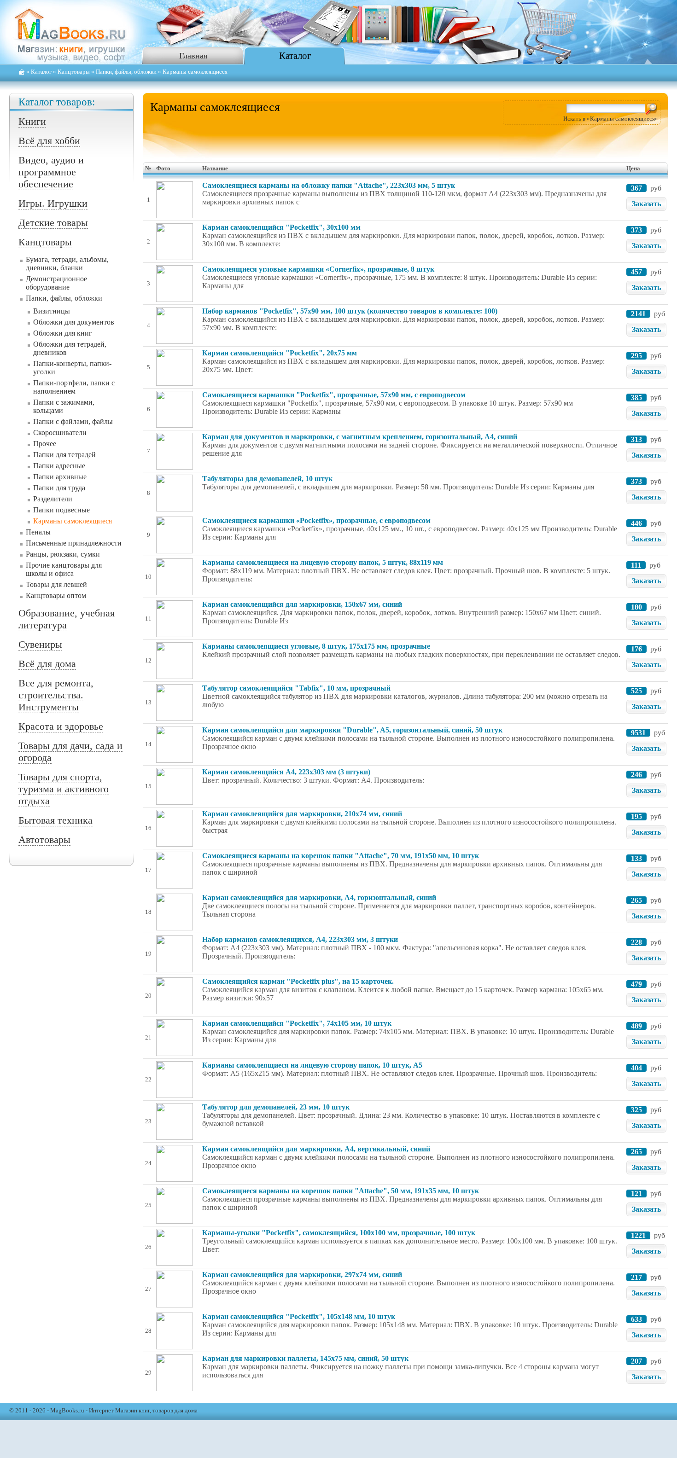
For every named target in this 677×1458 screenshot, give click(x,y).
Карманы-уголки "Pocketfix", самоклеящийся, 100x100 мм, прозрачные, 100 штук (338, 1233)
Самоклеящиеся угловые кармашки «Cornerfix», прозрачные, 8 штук (318, 269)
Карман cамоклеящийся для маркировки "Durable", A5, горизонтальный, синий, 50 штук (352, 730)
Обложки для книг (62, 333)
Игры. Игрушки (53, 203)
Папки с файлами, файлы (73, 421)
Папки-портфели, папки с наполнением (74, 387)
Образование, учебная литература (66, 619)
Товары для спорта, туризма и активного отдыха (63, 789)
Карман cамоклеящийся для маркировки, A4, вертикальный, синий (316, 1149)
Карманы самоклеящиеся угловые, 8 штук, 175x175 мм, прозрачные (316, 646)
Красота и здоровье (60, 726)
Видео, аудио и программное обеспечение (51, 172)
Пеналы (38, 532)
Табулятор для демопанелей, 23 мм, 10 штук (276, 1107)
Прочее (44, 443)
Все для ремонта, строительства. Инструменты (55, 695)
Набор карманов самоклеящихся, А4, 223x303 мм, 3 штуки (300, 939)
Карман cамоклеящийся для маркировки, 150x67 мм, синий (302, 604)
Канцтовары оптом (56, 595)
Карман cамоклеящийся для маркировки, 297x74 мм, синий (302, 1274)
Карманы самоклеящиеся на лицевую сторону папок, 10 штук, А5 (312, 1065)
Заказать (646, 204)
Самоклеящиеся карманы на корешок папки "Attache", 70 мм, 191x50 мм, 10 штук (340, 856)
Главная (193, 55)
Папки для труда (59, 488)
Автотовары (44, 839)
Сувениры (40, 644)
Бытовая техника (55, 820)
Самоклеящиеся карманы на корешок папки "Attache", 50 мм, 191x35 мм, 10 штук (340, 1191)
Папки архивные (60, 477)
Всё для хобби (49, 140)
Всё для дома (47, 663)
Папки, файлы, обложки (126, 72)
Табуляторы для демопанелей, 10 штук (267, 478)
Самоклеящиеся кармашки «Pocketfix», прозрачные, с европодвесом (316, 520)
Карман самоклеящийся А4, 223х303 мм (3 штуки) (286, 772)
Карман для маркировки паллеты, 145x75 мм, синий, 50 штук (305, 1358)
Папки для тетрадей (64, 455)
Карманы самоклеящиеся (72, 521)
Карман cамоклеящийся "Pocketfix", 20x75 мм (279, 353)
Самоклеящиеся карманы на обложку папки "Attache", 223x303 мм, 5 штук (328, 185)
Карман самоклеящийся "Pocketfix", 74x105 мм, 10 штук (296, 1023)
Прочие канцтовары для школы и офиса (64, 569)
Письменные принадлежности (74, 543)
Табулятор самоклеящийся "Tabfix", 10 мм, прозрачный (296, 688)
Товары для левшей (56, 584)
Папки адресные (59, 466)
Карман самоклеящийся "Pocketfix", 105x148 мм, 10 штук (298, 1316)
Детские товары (53, 222)
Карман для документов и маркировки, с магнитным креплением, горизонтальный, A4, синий (359, 437)
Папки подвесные (61, 510)
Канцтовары (74, 72)
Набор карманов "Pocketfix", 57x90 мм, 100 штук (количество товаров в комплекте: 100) (349, 311)
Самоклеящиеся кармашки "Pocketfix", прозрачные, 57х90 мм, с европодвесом (334, 395)
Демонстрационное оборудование (56, 283)
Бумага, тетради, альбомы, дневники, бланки (67, 264)
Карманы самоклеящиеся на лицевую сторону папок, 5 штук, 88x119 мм (322, 562)
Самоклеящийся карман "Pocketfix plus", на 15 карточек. (298, 981)
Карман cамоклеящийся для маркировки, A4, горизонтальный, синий (319, 897)
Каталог (295, 55)
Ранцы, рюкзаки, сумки (63, 554)
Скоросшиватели (60, 432)
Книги (32, 121)
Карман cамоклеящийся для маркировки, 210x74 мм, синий (302, 814)
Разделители (52, 499)
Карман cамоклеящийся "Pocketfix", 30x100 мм (281, 227)
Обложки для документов (73, 322)
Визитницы (51, 311)
